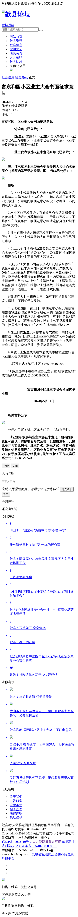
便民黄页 (16, 53)
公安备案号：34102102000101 (36, 846)
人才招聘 (16, 57)
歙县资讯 (16, 40)
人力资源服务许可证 (46, 841)
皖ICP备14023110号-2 (17, 841)
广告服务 (16, 801)
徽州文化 (16, 49)
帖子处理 (16, 809)
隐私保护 (16, 817)
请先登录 (67, 489)
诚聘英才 (16, 805)
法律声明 (16, 813)
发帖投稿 (8, 25)
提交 (5, 493)
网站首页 (16, 36)
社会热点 (21, 77)
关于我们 (16, 796)
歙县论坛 (16, 61)
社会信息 (16, 45)
